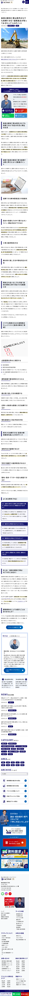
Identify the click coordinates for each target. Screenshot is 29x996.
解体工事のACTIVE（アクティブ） (9, 59)
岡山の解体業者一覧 (21, 939)
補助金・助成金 (5, 749)
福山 (13, 765)
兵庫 (8, 762)
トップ (2, 911)
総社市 (17, 963)
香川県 (17, 970)
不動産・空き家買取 (20, 929)
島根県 (17, 968)
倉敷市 (23, 961)
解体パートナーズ (20, 979)
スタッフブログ (19, 937)
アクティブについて (7, 933)
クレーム (4, 751)
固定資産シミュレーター (7, 965)
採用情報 (4, 939)
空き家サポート (19, 923)
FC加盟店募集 (5, 943)
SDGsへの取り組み (6, 937)
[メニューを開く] (27, 2)
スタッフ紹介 (4, 947)
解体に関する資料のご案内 (7, 949)
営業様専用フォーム (6, 968)
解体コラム (18, 936)
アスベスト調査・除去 (21, 746)
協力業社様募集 (5, 941)
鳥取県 (23, 966)
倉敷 (3, 762)
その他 (10, 754)
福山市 (17, 966)
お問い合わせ (5, 958)
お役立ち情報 (20, 933)
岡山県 (17, 961)
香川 (18, 765)
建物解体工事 (12, 743)
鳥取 (22, 765)
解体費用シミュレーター (7, 963)
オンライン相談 (5, 966)
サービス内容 (20, 911)
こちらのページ (21, 601)
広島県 (23, 965)
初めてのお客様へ (5, 913)
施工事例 (22, 751)
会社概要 (4, 936)
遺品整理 (18, 927)
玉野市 (23, 963)
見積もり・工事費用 (13, 751)
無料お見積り (4, 918)
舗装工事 (4, 743)
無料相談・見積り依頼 (7, 961)
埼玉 (13, 762)
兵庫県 (23, 970)
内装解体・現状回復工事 (8, 746)
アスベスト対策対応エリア (7, 977)
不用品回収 (18, 925)
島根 (3, 765)
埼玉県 (17, 972)
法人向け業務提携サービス (7, 953)
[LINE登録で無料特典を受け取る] (14, 853)
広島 (8, 765)
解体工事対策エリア (22, 958)
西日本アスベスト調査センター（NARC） (21, 983)
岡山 (22, 762)
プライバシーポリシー (6, 970)
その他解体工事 (19, 921)
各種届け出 (20, 749)
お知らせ (4, 754)
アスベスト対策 (19, 917)
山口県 (23, 968)
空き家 (13, 749)
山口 (18, 762)
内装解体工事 (19, 916)
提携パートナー (5, 945)
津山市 (17, 965)
